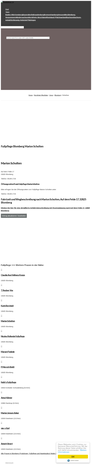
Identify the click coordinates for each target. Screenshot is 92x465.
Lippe (51, 95)
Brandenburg (38, 15)
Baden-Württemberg (14, 15)
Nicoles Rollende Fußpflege (13, 336)
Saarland (62, 17)
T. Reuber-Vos (7, 290)
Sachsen (69, 17)
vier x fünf (5, 428)
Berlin (30, 15)
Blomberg (58, 95)
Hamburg (54, 15)
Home (31, 95)
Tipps (7, 12)
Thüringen (31, 20)
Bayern (25, 15)
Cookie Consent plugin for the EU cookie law (73, 460)
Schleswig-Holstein (19, 20)
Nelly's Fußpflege (8, 382)
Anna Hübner (6, 397)
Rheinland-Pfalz (52, 17)
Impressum (9, 463)
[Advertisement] (48, 62)
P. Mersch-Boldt (7, 367)
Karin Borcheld (7, 305)
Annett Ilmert (7, 443)
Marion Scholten (8, 321)
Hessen (61, 15)
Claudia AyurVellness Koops (13, 275)
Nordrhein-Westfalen (37, 17)
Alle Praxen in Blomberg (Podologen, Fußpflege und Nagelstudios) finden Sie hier (31, 453)
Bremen (47, 15)
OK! (73, 456)
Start (7, 9)
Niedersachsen (22, 17)
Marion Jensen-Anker (10, 413)
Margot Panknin (7, 351)
